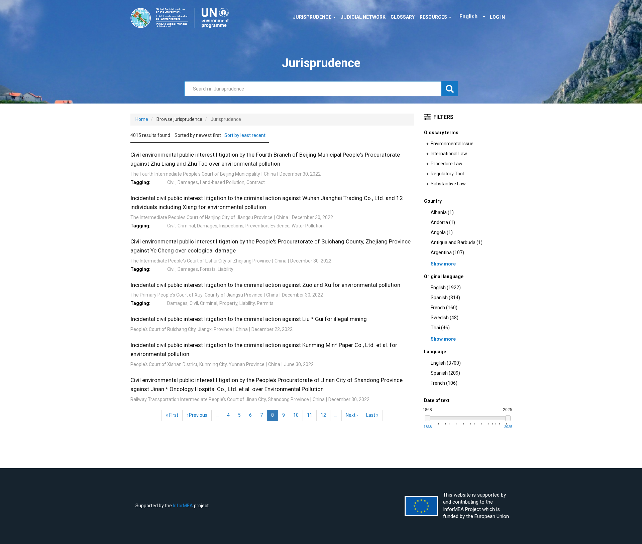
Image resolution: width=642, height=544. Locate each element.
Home (141, 119)
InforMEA (183, 505)
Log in (497, 17)
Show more (443, 263)
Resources (434, 17)
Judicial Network (363, 17)
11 (312, 415)
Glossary (403, 17)
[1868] (427, 418)
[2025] (508, 418)
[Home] (182, 18)
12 (325, 415)
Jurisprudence (312, 17)
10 (298, 415)
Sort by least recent (244, 135)
